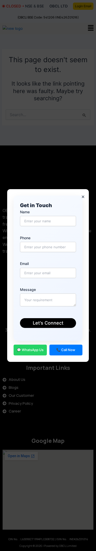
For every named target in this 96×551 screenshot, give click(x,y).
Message (28, 289)
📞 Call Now (65, 350)
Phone (25, 238)
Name (25, 212)
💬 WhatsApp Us (30, 350)
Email (24, 263)
